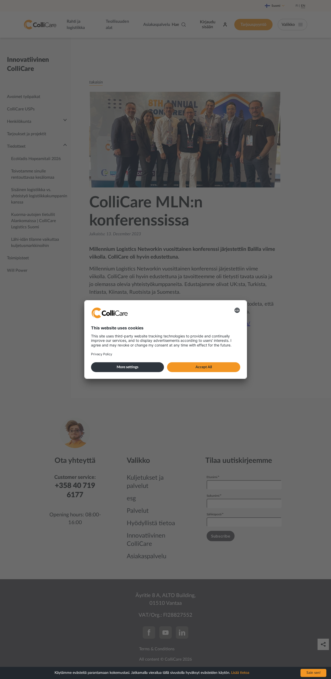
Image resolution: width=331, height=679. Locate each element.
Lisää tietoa (240, 673)
